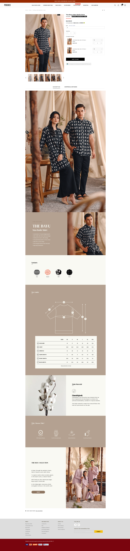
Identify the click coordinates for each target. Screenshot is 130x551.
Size (70, 25)
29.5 (67, 358)
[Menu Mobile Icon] (125, 5)
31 (82, 358)
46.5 (82, 347)
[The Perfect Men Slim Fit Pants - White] (69, 41)
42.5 (72, 347)
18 (77, 343)
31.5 (87, 358)
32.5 (82, 362)
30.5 (77, 358)
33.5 (93, 362)
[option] (44, 43)
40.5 (67, 347)
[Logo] (12, 5)
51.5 (92, 347)
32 (92, 358)
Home (26, 10)
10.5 (92, 354)
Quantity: (68, 31)
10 (87, 354)
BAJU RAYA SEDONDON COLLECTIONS (65, 1)
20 (87, 343)
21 (77, 350)
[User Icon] (118, 5)
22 (82, 350)
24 (92, 350)
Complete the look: (70, 36)
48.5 (87, 347)
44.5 (77, 347)
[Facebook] (75, 525)
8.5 (72, 354)
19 (82, 343)
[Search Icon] (115, 5)
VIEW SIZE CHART (72, 25)
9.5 (82, 354)
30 (72, 358)
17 (72, 343)
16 (67, 343)
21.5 (92, 343)
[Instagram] (79, 525)
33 (87, 362)
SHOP (38, 492)
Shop (30, 10)
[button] (68, 18)
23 (87, 350)
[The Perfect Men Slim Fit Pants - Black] (69, 50)
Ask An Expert (39, 510)
